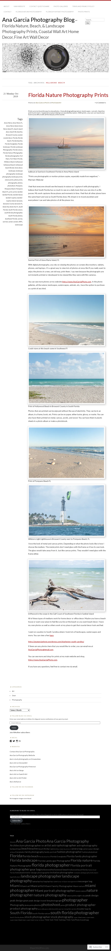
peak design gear (19, 900)
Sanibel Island (17, 195)
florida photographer (12, 156)
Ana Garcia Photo (42, 103)
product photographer (80, 905)
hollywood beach (9, 165)
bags (19, 849)
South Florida (21, 913)
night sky (81, 895)
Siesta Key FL (14, 207)
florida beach (30, 856)
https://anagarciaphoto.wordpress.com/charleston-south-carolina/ (56, 641)
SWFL (20, 222)
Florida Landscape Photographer (54, 860)
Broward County (11, 135)
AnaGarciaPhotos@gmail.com (40, 649)
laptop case (52, 881)
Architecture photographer (25, 845)
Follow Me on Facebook (22, 787)
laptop (34, 881)
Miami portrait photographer (55, 890)
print (10, 192)
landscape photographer (41, 876)
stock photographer (37, 917)
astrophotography (87, 845)
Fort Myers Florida (16, 159)
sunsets (15, 222)
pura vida (41, 909)
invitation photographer (61, 872)
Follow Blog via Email (22, 716)
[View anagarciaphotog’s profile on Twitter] (14, 741)
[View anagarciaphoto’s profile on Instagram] (17, 741)
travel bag (84, 920)
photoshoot (11, 186)
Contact (7, 12)
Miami (15, 885)
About (6, 6)
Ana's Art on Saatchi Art (18, 774)
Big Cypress (51, 849)
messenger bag (85, 881)
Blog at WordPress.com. (39, 948)
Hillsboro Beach (9, 162)
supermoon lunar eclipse (35, 920)
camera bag (76, 848)
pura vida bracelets (52, 909)
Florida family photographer (82, 856)
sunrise (20, 219)
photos (20, 183)
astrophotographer (64, 845)
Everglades (19, 852)
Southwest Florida (11, 219)
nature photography (50, 895)
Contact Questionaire (39, 6)
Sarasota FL (18, 204)
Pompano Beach (10, 189)
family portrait (50, 852)
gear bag (35, 869)
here (51, 635)
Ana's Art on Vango (17, 770)
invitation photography (82, 873)
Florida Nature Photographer (12, 153)
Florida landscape (23, 860)
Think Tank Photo (73, 920)
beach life (13, 132)
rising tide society (70, 909)
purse (61, 909)
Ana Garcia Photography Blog (38, 19)
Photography (56, 103)
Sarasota (19, 201)
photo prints (18, 180)
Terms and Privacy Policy (83, 6)
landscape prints (16, 177)
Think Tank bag (60, 920)
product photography (24, 908)
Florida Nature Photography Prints (68, 95)
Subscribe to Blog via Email (22, 810)
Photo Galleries (61, 6)
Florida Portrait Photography (60, 12)
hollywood (18, 162)
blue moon (60, 849)
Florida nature (17, 150)
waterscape (19, 225)
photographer (12, 183)
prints (15, 192)
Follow (14, 728)
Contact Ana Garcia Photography (22, 751)
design (96, 849)
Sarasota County (8, 204)
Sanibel (19, 192)
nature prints (9, 180)
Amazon (13, 842)
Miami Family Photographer (58, 886)
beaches (19, 132)
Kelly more (17, 877)
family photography (34, 852)
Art (13, 691)
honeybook (19, 873)
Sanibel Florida (7, 195)
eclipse (12, 852)
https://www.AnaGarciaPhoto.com (76, 282)
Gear (14, 695)
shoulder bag (82, 909)
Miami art (25, 886)
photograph (56, 900)
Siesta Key (6, 207)
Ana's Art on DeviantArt (18, 763)
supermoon (90, 917)
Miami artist (37, 886)
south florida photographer (13, 213)
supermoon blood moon (18, 920)
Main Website (19, 6)
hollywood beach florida (78, 870)
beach (16, 129)
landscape (12, 171)
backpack (13, 849)
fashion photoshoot (89, 852)
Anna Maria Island (12, 126)
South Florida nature (15, 210)
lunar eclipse (62, 881)
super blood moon (80, 917)
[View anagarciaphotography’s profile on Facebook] (11, 741)
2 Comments (101, 103)
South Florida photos (15, 216)
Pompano (19, 186)
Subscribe (16, 820)
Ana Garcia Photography (68, 841)
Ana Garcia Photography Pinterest (23, 767)
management (72, 881)
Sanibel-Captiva (11, 198)
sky (89, 909)
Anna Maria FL (17, 123)
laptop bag (42, 881)
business (67, 849)
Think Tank (49, 920)
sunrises (5, 222)
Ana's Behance (15, 782)
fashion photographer (69, 851)
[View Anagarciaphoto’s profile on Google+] (20, 741)
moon (78, 891)
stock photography (62, 917)
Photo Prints (84, 12)
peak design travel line (39, 900)
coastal (19, 135)
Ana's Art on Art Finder (18, 778)
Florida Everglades (11, 144)
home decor (18, 168)
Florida (15, 138)
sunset (11, 222)
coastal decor (7, 138)
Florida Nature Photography (29, 12)
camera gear (88, 849)
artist (48, 845)
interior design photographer (37, 872)
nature (83, 891)
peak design (92, 895)
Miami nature (79, 886)
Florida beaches (17, 141)
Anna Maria (8, 123)
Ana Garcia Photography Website (22, 755)
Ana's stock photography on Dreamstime (25, 759)
